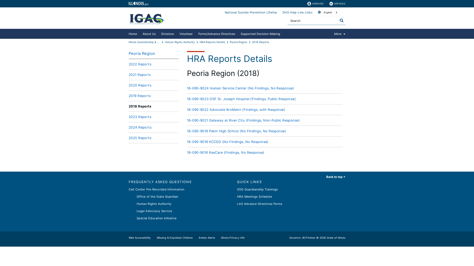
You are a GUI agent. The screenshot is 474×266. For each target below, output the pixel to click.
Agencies (318, 3)
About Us (149, 34)
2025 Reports (140, 138)
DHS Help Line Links (297, 12)
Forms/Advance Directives (216, 34)
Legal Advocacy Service (150, 211)
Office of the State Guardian (153, 196)
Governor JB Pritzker (302, 237)
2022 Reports (140, 64)
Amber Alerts (207, 237)
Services (339, 3)
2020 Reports (140, 85)
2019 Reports (140, 96)
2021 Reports (140, 75)
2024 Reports (140, 127)
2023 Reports (140, 117)
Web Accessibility (140, 237)
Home (133, 34)
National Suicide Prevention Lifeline (251, 12)
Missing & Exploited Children (175, 237)
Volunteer (186, 34)
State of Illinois (336, 237)
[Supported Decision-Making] (283, 33)
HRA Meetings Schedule (254, 196)
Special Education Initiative (153, 218)
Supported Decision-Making (260, 34)
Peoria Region (142, 53)
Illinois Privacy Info (233, 237)
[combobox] (331, 12)
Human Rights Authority (150, 204)
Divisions (167, 34)
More (337, 34)
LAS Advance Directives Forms (259, 204)
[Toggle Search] (341, 20)
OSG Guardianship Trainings (257, 189)
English (328, 12)
